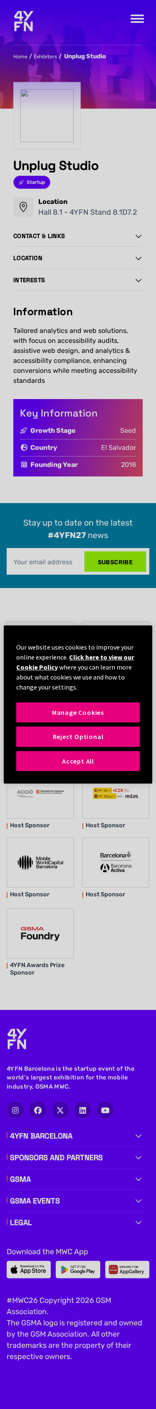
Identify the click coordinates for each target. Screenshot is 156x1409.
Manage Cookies (78, 712)
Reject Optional (78, 736)
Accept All (78, 761)
